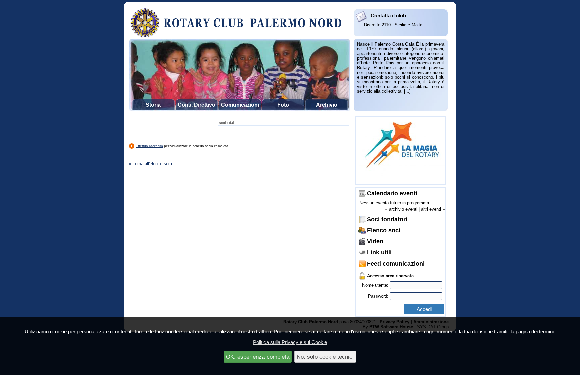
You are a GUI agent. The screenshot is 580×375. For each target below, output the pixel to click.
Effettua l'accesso (149, 146)
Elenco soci (383, 230)
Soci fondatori (387, 219)
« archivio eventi (401, 209)
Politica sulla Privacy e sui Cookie (290, 342)
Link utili (379, 252)
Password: (379, 296)
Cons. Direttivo (196, 105)
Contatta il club (388, 15)
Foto (283, 105)
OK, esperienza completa (257, 356)
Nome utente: (376, 285)
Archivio (326, 105)
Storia (153, 105)
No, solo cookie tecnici (325, 356)
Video (375, 241)
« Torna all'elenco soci (150, 163)
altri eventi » (433, 209)
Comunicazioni (240, 105)
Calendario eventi (392, 193)
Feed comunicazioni (396, 263)
